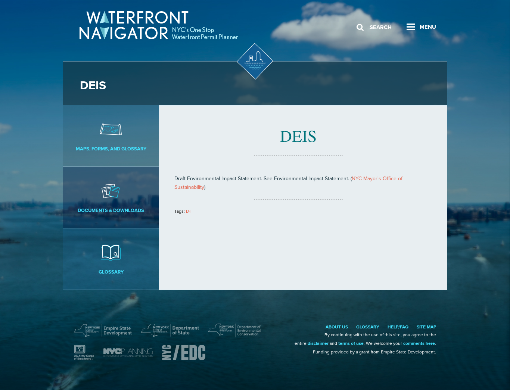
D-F (189, 211)
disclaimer (318, 343)
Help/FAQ (398, 327)
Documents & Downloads (111, 210)
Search (381, 27)
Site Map (426, 327)
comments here (419, 343)
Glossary (111, 272)
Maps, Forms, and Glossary (111, 149)
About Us (337, 327)
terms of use (351, 343)
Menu (428, 27)
